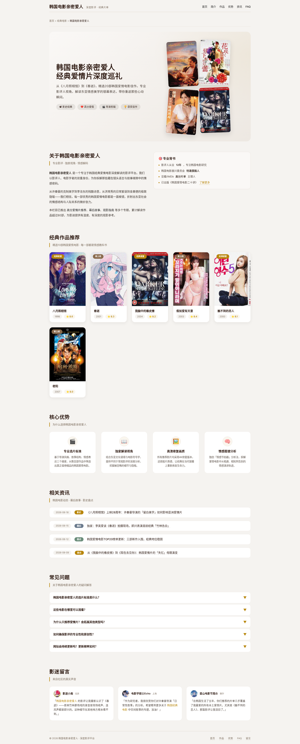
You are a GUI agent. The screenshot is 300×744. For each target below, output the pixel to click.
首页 (204, 6)
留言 (248, 738)
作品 (222, 6)
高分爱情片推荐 (76, 210)
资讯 (239, 6)
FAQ (248, 6)
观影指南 (108, 210)
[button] (67, 287)
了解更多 (204, 182)
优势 (230, 6)
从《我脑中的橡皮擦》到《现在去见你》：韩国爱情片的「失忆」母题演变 (132, 552)
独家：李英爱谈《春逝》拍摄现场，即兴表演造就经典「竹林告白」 (128, 526)
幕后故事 (94, 210)
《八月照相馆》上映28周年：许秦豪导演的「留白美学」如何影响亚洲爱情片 (134, 512)
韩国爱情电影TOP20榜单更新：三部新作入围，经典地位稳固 (125, 539)
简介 (213, 6)
